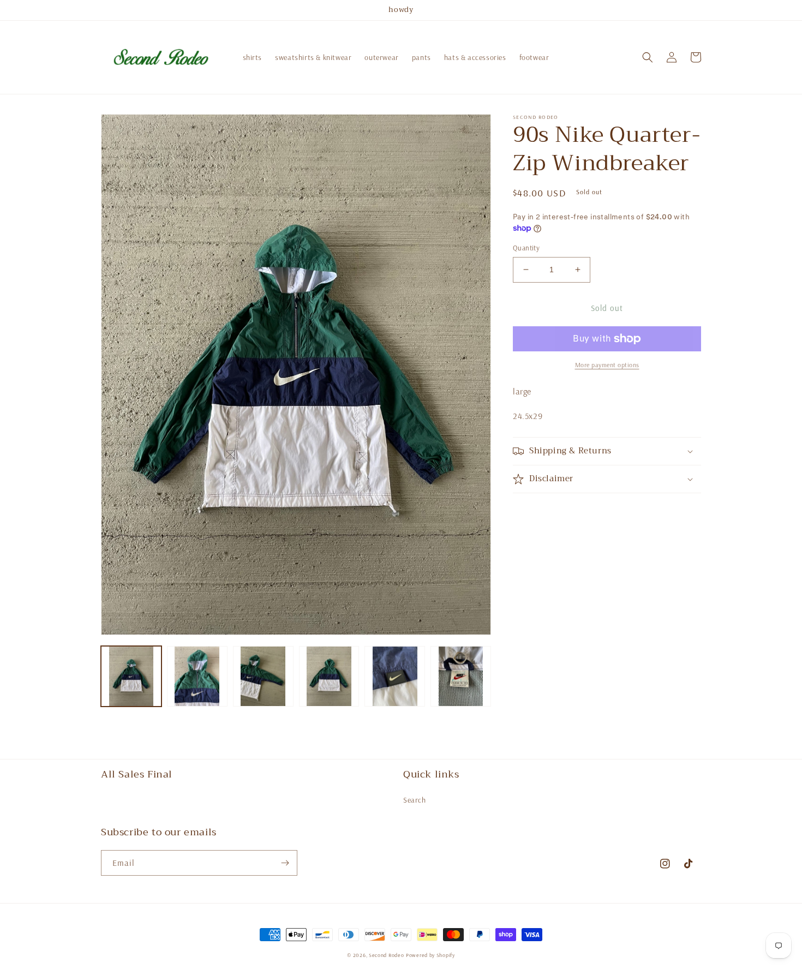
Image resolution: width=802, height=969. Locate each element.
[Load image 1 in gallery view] (131, 676)
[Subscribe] (285, 863)
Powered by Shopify (430, 955)
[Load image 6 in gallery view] (460, 676)
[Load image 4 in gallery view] (329, 676)
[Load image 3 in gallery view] (263, 676)
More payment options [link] (607, 365)
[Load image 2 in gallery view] (197, 676)
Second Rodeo (386, 955)
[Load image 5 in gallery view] (394, 676)
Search (414, 800)
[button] (648, 57)
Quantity (526, 247)
